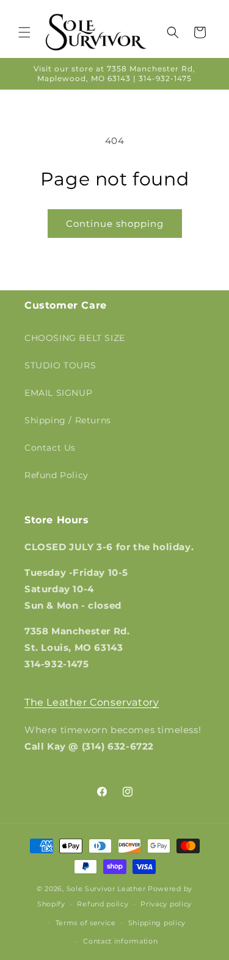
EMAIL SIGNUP (58, 392)
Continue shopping (115, 223)
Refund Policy (56, 475)
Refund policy (102, 904)
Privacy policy (166, 904)
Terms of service (86, 923)
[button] (24, 32)
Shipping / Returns (67, 420)
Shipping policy (157, 923)
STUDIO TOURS (60, 365)
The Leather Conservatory (91, 702)
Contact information (120, 941)
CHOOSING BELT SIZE (74, 337)
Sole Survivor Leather (106, 888)
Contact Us (50, 447)
